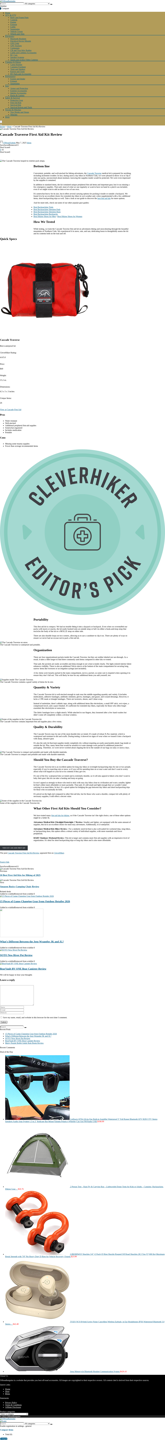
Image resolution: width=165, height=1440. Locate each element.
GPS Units (14, 43)
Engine (13, 22)
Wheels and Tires (17, 34)
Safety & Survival (12, 98)
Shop (7, 1391)
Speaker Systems (17, 57)
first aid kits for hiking (60, 815)
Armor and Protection (19, 88)
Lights (12, 27)
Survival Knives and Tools (21, 107)
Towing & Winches (13, 110)
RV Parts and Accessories (20, 74)
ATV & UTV (10, 15)
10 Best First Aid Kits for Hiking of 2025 (20, 875)
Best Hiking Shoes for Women (69, 216)
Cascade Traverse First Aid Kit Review (23, 853)
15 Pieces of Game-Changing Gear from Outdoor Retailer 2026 (35, 901)
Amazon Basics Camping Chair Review (19, 886)
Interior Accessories (18, 93)
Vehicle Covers (16, 31)
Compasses (14, 48)
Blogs (7, 1394)
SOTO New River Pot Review (16, 955)
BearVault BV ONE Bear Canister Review (23, 968)
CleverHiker (59, 853)
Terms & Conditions (13, 1405)
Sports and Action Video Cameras (24, 60)
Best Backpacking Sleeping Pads (47, 209)
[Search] (51, 4)
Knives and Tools (17, 71)
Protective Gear (16, 100)
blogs (7, 117)
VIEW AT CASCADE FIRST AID (13, 848)
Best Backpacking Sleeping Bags (47, 212)
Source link (4, 862)
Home (7, 13)
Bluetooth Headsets (18, 39)
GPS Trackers (16, 46)
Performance (10, 76)
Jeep (7, 86)
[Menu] (1, 121)
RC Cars (13, 55)
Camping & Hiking (13, 62)
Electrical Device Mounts (20, 41)
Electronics (9, 36)
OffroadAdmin (9, 143)
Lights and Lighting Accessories (23, 53)
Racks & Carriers (17, 95)
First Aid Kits (15, 103)
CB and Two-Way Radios (20, 50)
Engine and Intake (17, 79)
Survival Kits (15, 105)
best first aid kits (104, 198)
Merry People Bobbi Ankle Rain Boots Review (24, 1043)
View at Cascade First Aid (10, 409)
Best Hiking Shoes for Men (45, 216)
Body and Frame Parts (19, 17)
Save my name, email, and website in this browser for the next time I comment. (35, 1017)
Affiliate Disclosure (13, 1407)
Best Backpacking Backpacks (46, 214)
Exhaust (13, 24)
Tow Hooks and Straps (19, 112)
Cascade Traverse (94, 173)
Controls (13, 20)
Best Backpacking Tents (43, 207)
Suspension (15, 29)
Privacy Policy (11, 1402)
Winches (13, 114)
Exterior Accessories (18, 91)
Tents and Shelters (17, 69)
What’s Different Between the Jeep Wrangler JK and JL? (32, 941)
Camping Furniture (18, 67)
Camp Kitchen (16, 65)
